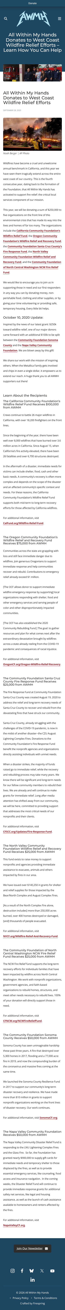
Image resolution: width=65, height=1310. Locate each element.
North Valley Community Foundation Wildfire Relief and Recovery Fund (29, 257)
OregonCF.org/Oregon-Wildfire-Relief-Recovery (31, 664)
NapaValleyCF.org (14, 1225)
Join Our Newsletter (30, 1248)
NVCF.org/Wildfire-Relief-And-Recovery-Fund (30, 936)
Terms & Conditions (45, 1298)
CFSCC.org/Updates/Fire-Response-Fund (27, 831)
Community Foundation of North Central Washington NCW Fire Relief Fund (32, 267)
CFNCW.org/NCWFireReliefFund (22, 1021)
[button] (60, 18)
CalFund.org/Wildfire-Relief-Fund (23, 523)
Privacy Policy (21, 1298)
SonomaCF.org (48, 1117)
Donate (32, 3)
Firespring (39, 1303)
